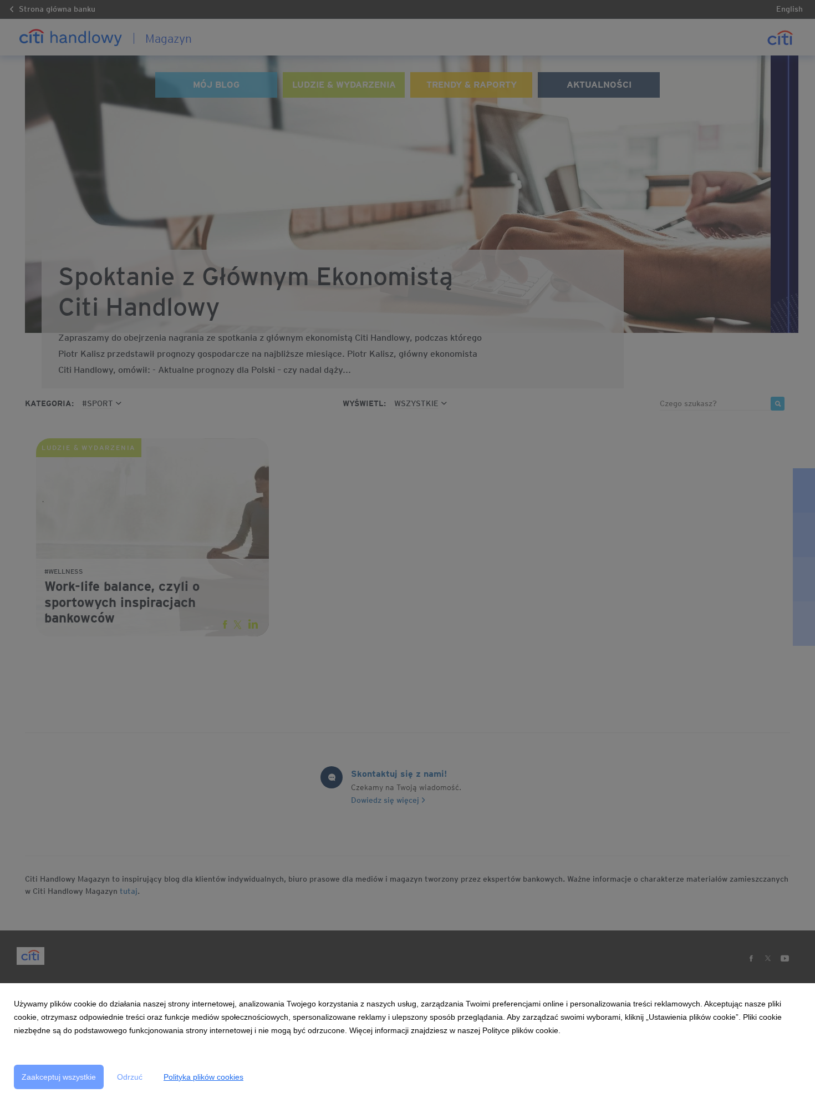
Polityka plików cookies (203, 1076)
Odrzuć (129, 1076)
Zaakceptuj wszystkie (59, 1076)
